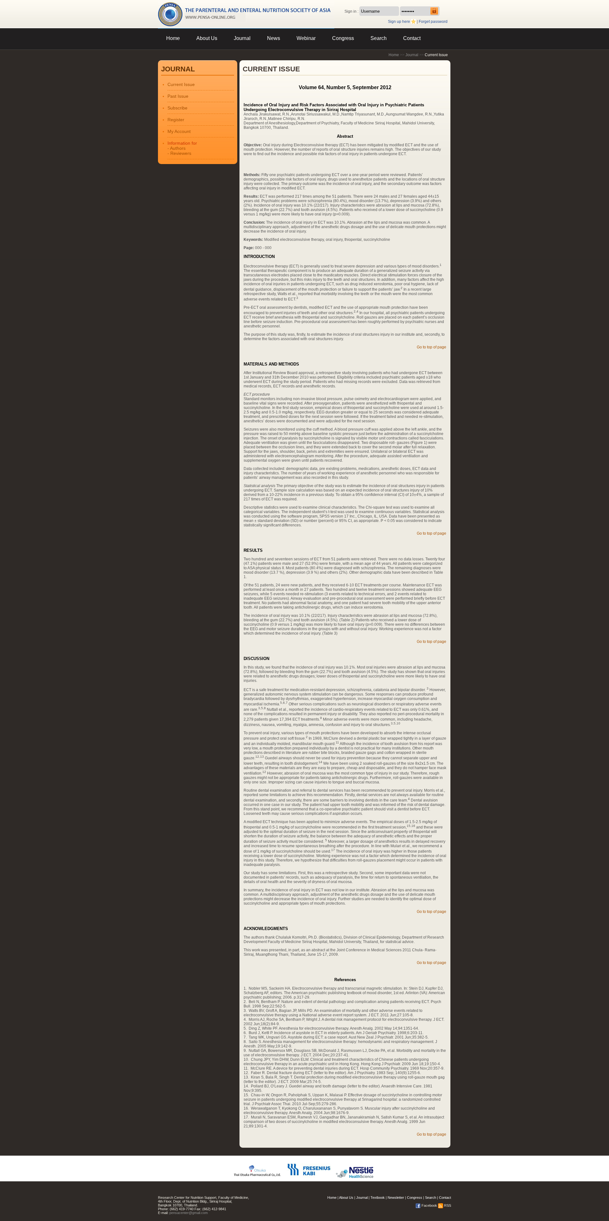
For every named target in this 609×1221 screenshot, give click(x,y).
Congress (343, 38)
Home (173, 38)
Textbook (377, 1197)
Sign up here (399, 21)
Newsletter (396, 1197)
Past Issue (177, 96)
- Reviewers (179, 153)
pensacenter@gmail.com (188, 1213)
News (273, 38)
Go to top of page (431, 347)
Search (378, 38)
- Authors (176, 148)
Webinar (306, 38)
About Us (206, 38)
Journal (242, 38)
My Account (179, 131)
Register (175, 119)
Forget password (433, 21)
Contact (412, 38)
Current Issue (181, 84)
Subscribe (177, 107)
